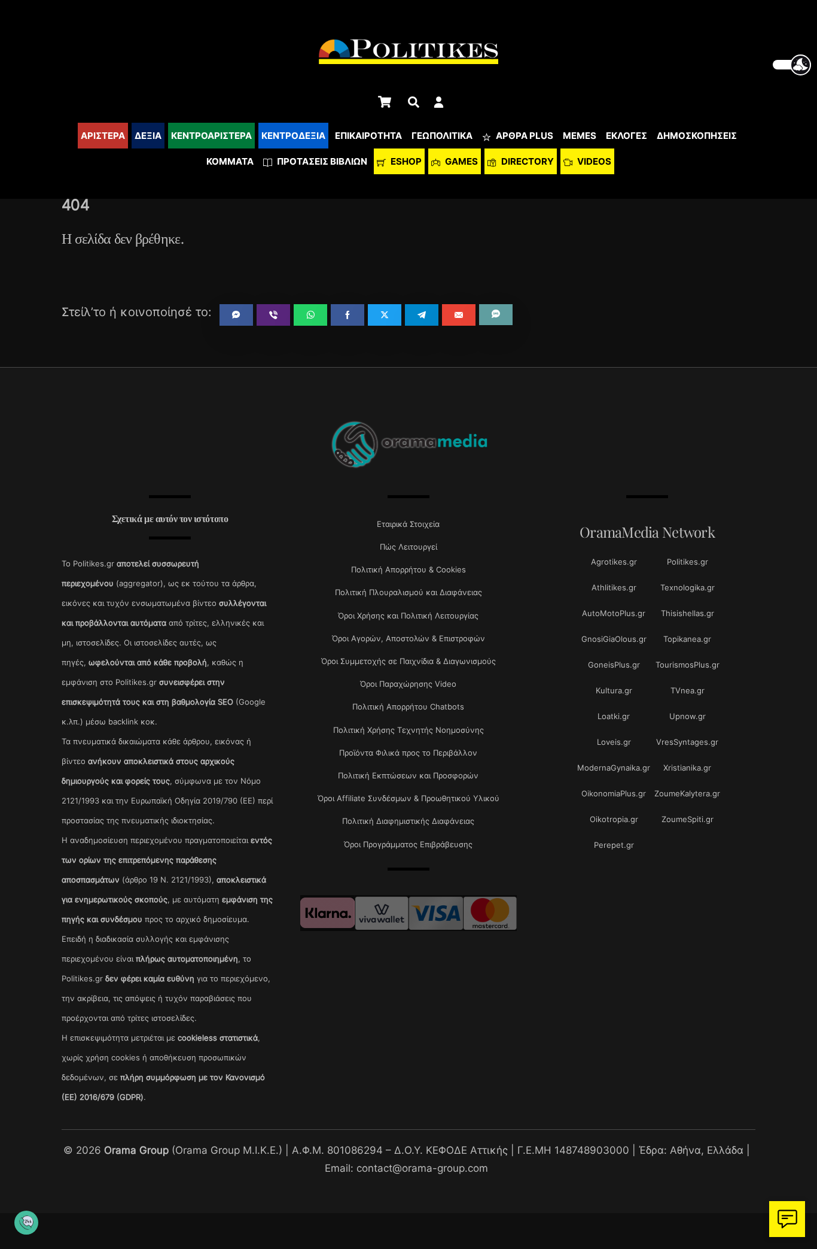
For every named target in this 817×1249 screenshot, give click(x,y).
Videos (593, 161)
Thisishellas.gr (687, 613)
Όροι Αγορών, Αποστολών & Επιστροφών (408, 638)
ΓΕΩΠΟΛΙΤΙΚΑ (441, 135)
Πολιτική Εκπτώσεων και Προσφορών (408, 775)
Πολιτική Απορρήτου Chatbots (408, 706)
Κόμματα (230, 161)
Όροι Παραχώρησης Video (408, 684)
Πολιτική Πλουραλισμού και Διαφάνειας (408, 592)
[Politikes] (408, 467)
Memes (579, 135)
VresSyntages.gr (687, 742)
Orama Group (136, 1150)
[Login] (438, 102)
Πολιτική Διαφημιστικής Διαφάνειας (408, 821)
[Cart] (385, 102)
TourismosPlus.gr (688, 664)
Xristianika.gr (687, 767)
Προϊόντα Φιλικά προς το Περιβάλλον (408, 752)
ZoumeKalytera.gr (687, 793)
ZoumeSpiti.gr (687, 819)
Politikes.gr (687, 561)
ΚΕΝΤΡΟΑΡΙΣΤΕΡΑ (211, 135)
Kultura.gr (614, 690)
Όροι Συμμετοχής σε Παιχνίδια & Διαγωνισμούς (408, 661)
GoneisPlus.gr (614, 664)
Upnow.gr (687, 716)
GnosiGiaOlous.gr (614, 639)
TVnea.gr (687, 690)
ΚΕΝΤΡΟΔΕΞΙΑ (293, 135)
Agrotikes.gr (614, 561)
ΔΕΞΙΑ (148, 135)
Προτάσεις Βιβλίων (321, 161)
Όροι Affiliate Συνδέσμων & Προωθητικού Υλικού (408, 798)
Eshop (405, 161)
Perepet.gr (614, 845)
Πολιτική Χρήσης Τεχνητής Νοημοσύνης (408, 730)
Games (460, 161)
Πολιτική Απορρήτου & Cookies (408, 569)
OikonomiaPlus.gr (613, 793)
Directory (526, 161)
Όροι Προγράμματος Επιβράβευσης (408, 844)
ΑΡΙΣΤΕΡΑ (103, 135)
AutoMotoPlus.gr (613, 613)
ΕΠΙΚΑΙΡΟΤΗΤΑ (368, 135)
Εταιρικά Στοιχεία (408, 524)
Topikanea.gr (687, 639)
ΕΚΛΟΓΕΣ (626, 135)
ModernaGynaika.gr (613, 767)
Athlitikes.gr (614, 587)
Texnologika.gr (687, 587)
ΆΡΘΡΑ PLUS (523, 135)
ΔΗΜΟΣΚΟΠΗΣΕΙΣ (697, 135)
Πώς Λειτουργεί (408, 546)
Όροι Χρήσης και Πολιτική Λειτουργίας (408, 615)
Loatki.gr (613, 716)
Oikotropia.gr (614, 819)
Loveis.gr (614, 742)
